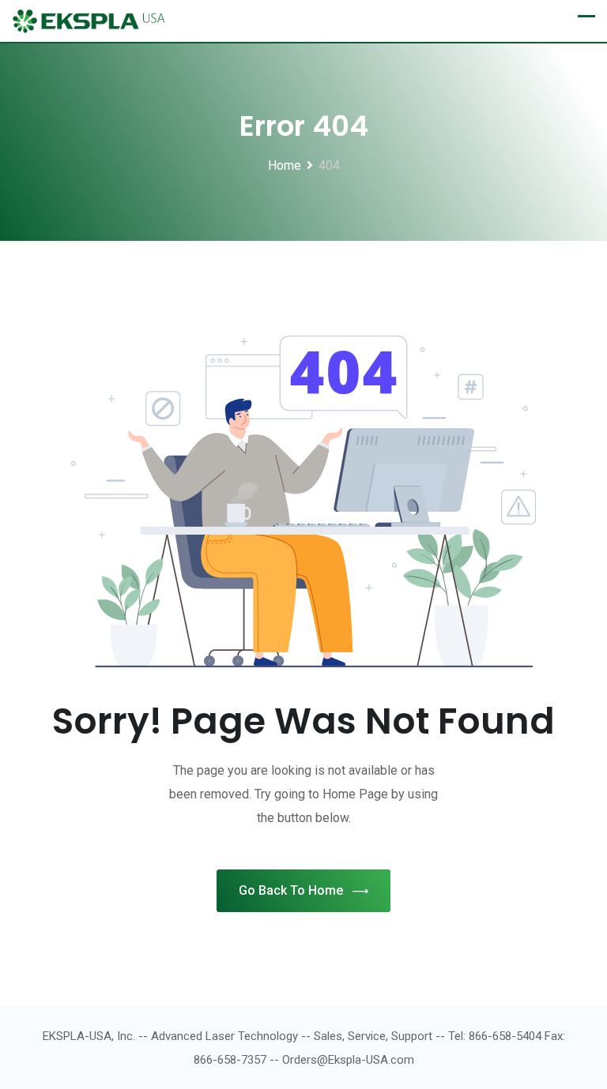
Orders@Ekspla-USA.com (348, 1060)
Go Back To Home (291, 890)
